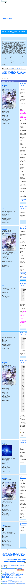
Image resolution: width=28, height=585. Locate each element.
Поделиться (22, 83)
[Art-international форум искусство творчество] (4, 580)
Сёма (3, 208)
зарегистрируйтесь (19, 68)
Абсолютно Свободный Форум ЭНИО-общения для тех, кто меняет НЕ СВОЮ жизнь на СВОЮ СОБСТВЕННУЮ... (14, 72)
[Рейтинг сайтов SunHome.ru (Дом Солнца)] (11, 577)
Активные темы (13, 34)
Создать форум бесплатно (10, 561)
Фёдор (3, 443)
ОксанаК (4, 525)
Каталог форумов (22, 559)
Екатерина (4, 85)
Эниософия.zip (23, 277)
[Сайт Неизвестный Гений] (16, 581)
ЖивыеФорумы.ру (21, 561)
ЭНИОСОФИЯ (20, 73)
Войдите (11, 68)
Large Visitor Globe (7, 18)
